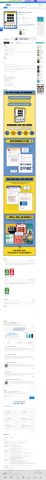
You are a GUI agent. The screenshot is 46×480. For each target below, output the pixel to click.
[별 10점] (9, 395)
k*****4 (9, 380)
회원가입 (37, 2)
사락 (19, 7)
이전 (5, 408)
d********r (9, 347)
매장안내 (15, 7)
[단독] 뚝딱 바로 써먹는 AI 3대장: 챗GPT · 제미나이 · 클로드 (41, 51)
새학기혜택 (31, 7)
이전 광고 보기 (43, 5)
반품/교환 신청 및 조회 (15, 442)
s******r (8, 363)
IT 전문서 (9, 59)
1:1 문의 (17, 442)
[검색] (29, 5)
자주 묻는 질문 (38, 474)
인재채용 (5, 470)
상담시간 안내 (41, 474)
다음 (9, 344)
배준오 (19, 13)
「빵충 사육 (23, 33)
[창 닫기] (26, 30)
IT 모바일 (6, 59)
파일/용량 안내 (14, 53)
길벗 (22, 13)
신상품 (10, 7)
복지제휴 (23, 470)
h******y (9, 355)
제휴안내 (21, 470)
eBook (4, 59)
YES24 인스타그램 (38, 470)
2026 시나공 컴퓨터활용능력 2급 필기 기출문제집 (41, 54)
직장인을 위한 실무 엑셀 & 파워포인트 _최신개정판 (12, 276)
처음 (5, 344)
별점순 (33, 344)
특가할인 (39, 7)
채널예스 (18, 7)
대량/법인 (43, 7)
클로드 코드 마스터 (41, 60)
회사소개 (3, 470)
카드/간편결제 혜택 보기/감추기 (28, 22)
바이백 (13, 7)
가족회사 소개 (41, 470)
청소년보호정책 (13, 470)
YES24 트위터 (37, 470)
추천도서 (41, 7)
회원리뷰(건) (24, 14)
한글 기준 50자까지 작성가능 (8, 397)
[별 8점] (8, 395)
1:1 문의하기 (35, 474)
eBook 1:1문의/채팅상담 (40, 473)
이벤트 (11, 7)
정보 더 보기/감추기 (22, 14)
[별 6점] (7, 395)
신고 (13, 347)
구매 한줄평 (28, 408)
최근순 (30, 344)
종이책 (20, 27)
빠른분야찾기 (5, 7)
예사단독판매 (33, 7)
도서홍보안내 (16, 470)
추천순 (32, 344)
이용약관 (7, 470)
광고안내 (19, 470)
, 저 (20, 13)
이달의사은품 (36, 7)
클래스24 (23, 7)
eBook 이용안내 (15, 48)
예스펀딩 (21, 7)
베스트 (8, 7)
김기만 (20, 13)
